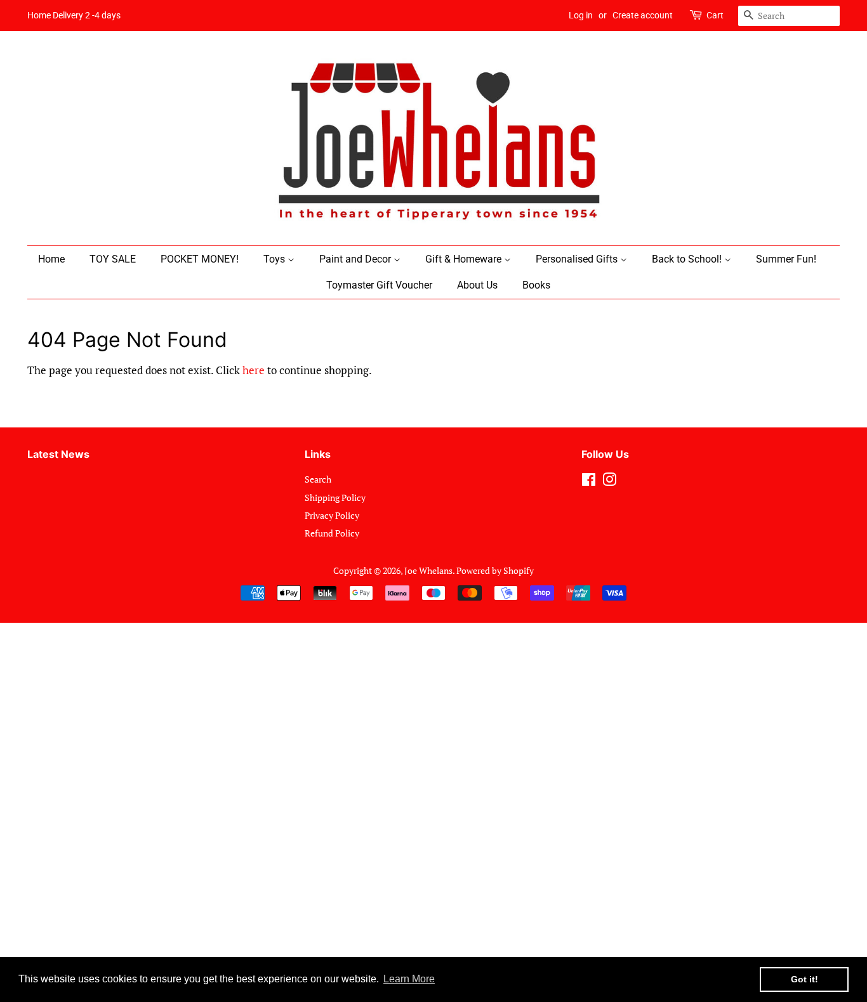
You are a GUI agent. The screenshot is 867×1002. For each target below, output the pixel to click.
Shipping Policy (335, 497)
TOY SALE (112, 259)
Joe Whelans (428, 570)
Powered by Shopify (495, 570)
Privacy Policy (332, 515)
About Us (477, 285)
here (253, 370)
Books (536, 285)
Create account (642, 15)
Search (318, 479)
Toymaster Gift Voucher (379, 285)
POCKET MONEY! (200, 259)
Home (51, 259)
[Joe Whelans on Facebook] (588, 482)
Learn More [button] (409, 978)
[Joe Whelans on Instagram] (609, 482)
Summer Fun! (786, 259)
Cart (715, 15)
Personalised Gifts (578, 259)
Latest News (58, 454)
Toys (275, 259)
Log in (581, 15)
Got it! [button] (804, 979)
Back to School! (688, 259)
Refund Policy (332, 533)
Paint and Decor (356, 259)
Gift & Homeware (464, 259)
